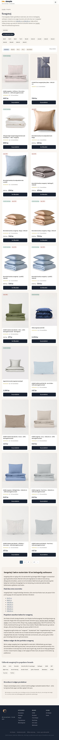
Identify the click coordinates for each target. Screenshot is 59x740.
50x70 (9, 39)
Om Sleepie (48, 713)
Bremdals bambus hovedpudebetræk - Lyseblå (13, 181)
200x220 (18, 42)
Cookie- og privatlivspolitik (43, 732)
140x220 (52, 39)
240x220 (24, 42)
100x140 (33, 39)
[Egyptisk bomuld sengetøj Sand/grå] (15, 362)
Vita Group (34, 720)
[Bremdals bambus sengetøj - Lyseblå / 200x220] (43, 260)
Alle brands (34, 725)
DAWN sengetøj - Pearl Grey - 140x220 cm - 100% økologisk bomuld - (43, 491)
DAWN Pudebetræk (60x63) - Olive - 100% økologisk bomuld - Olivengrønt (14, 330)
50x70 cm (9, 598)
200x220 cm (27, 21)
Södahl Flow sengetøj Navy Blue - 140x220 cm (43, 83)
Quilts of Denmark (35, 669)
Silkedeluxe (44, 669)
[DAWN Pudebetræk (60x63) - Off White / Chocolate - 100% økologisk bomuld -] (15, 523)
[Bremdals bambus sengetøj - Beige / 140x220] (15, 214)
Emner (47, 715)
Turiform (30, 623)
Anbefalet (6, 49)
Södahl (37, 23)
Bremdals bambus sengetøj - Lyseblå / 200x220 (42, 277)
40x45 (4, 39)
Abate (4, 666)
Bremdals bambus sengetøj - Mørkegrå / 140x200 (42, 184)
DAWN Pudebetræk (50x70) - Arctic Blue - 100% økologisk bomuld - (42, 384)
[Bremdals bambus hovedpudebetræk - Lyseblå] (15, 165)
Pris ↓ (23, 49)
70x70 (20, 39)
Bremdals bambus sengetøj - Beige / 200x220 (44, 231)
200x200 (11, 42)
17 (34, 562)
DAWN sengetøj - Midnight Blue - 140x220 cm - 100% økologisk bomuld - (15, 491)
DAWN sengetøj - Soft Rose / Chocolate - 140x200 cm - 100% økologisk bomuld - (14, 92)
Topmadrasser (21, 720)
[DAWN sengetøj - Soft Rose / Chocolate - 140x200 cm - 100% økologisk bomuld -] (15, 71)
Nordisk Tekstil (44, 621)
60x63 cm (9, 600)
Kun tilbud (29, 49)
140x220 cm (10, 605)
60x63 (15, 39)
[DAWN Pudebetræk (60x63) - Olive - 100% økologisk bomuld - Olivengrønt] (15, 310)
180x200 (5, 42)
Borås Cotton (37, 623)
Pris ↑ (18, 49)
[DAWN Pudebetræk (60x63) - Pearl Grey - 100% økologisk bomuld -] (43, 523)
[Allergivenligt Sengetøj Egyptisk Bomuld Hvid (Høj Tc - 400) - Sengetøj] (15, 120)
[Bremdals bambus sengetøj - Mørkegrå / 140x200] (43, 166)
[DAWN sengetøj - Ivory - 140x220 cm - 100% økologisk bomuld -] (43, 417)
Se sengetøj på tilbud (8, 34)
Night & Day (5, 669)
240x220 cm (10, 611)
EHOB (33, 713)
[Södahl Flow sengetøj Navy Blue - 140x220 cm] (43, 67)
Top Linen (5, 673)
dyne (10, 595)
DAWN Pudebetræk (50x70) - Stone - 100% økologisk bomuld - (14, 437)
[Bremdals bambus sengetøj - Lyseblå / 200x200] (15, 260)
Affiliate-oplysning (31, 732)
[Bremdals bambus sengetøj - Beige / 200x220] (43, 214)
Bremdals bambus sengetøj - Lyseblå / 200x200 (13, 277)
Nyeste (13, 49)
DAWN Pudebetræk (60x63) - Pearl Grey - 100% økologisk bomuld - (42, 544)
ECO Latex (34, 723)
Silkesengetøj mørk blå (38, 328)
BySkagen (51, 621)
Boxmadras (21, 713)
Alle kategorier (21, 723)
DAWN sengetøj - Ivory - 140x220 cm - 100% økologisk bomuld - (43, 437)
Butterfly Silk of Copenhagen (28, 666)
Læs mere (5, 30)
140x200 (46, 39)
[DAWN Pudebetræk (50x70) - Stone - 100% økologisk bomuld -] (15, 417)
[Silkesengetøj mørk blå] (43, 309)
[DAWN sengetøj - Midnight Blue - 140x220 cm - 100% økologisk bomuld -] (15, 470)
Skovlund (34, 715)
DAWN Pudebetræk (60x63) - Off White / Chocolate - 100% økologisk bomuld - (13, 544)
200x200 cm (10, 607)
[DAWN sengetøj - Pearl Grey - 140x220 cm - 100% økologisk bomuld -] (43, 470)
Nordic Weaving (14, 669)
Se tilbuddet (43, 147)
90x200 (26, 39)
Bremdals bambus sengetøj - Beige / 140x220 (15, 231)
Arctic (37, 621)
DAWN (46, 666)
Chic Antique (35, 718)
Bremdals (16, 666)
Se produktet (15, 102)
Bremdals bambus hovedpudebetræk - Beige (42, 136)
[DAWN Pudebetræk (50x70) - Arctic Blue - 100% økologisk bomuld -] (43, 363)
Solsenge (20, 715)
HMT (52, 666)
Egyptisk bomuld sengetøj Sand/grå (13, 381)
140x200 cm (19, 21)
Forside (3, 9)
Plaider (19, 718)
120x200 (39, 39)
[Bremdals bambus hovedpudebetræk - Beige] (43, 120)
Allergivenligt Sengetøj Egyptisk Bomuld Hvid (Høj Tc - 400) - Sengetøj (14, 136)
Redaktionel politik (21, 732)
